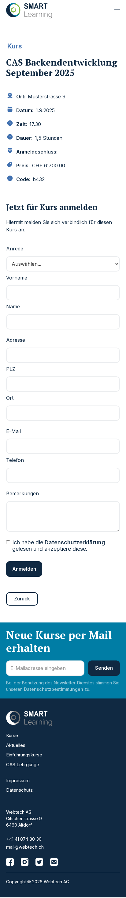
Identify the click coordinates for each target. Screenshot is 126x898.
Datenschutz (19, 790)
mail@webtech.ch (25, 847)
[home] (29, 10)
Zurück (22, 598)
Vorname (16, 278)
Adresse (15, 340)
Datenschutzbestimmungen (53, 689)
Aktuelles (15, 745)
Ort (9, 398)
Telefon (15, 460)
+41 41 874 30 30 (24, 839)
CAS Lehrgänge (22, 764)
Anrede (14, 248)
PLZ (10, 369)
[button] (114, 10)
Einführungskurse (24, 755)
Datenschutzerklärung (75, 542)
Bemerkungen (22, 493)
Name (13, 306)
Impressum (18, 780)
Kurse (12, 735)
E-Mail (13, 431)
